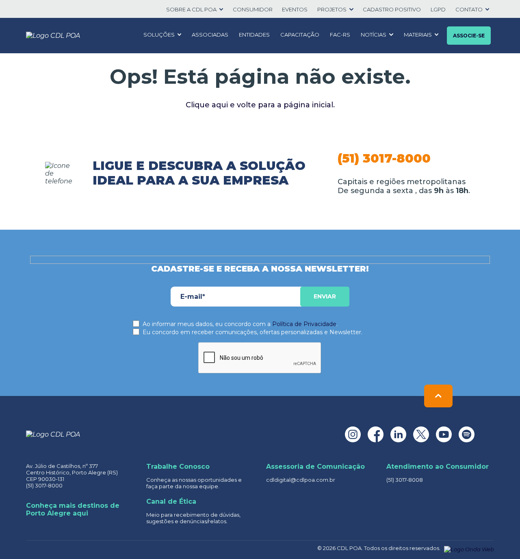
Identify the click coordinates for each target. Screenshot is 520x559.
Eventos (295, 9)
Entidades (254, 34)
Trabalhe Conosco (178, 466)
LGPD (438, 9)
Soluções (159, 34)
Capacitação (299, 34)
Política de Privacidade (304, 324)
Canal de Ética (171, 501)
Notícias (373, 34)
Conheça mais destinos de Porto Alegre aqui (72, 509)
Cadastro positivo (392, 9)
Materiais (418, 34)
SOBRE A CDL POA (191, 9)
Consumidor (253, 9)
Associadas (210, 34)
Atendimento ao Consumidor (437, 466)
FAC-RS (340, 34)
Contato (469, 9)
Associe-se (469, 36)
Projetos (332, 9)
